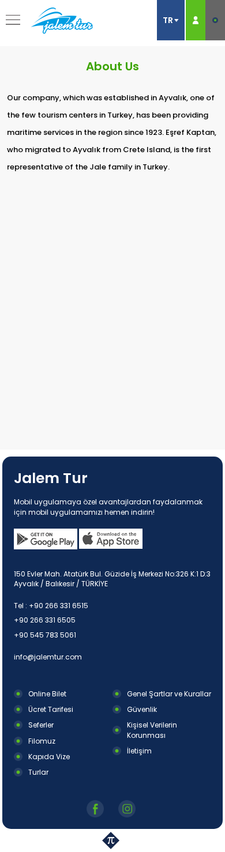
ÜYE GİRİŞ (195, 20)
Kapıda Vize (49, 756)
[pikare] (112, 840)
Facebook (97, 808)
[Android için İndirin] (45, 539)
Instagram (128, 808)
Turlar (38, 772)
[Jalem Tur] (62, 20)
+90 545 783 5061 (45, 635)
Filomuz (41, 741)
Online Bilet (47, 694)
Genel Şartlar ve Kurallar (169, 694)
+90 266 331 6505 (45, 620)
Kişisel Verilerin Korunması (152, 730)
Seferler (41, 725)
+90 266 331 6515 (58, 605)
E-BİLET (215, 20)
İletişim (139, 751)
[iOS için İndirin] (110, 539)
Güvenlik (142, 709)
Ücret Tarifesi (50, 709)
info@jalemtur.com (48, 657)
